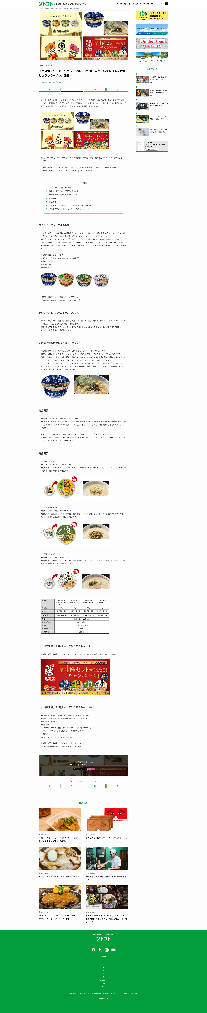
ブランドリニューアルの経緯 (60, 187)
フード (42, 82)
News (103, 987)
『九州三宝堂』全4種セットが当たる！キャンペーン (69, 209)
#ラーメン (51, 82)
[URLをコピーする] (117, 90)
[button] (49, 90)
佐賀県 (59, 82)
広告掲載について (98, 993)
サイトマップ (134, 993)
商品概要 (52, 198)
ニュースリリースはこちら (84, 993)
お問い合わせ (73, 993)
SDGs (153, 3)
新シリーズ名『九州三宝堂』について (63, 191)
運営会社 (126, 993)
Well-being (144, 3)
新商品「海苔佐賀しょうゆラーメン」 (63, 194)
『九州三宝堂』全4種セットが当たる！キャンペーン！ (70, 205)
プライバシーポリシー (116, 993)
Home (40, 8)
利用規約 (107, 993)
